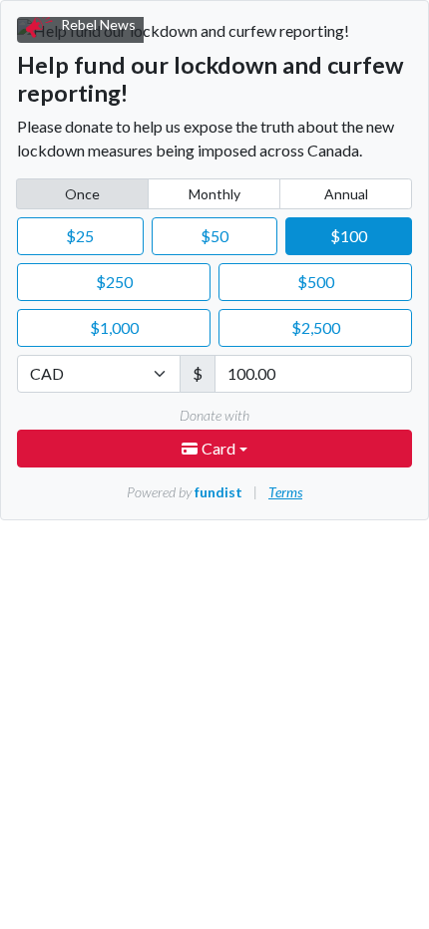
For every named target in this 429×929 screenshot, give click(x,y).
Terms (285, 491)
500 (315, 281)
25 (80, 235)
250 (114, 281)
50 (214, 235)
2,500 (315, 327)
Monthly (214, 193)
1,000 (114, 327)
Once (82, 193)
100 (348, 235)
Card (220, 448)
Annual (346, 193)
